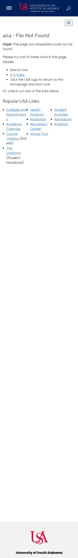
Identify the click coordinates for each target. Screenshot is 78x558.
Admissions (62, 119)
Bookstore (38, 119)
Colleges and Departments (16, 115)
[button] (68, 8)
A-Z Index (17, 75)
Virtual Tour (39, 134)
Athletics (61, 124)
